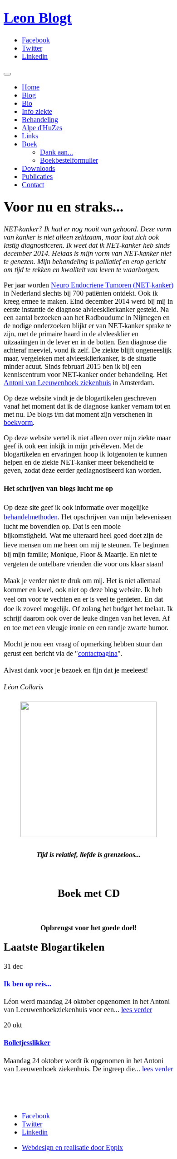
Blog (29, 95)
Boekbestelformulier (69, 160)
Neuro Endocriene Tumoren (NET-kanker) (112, 285)
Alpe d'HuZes (42, 128)
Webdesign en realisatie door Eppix (72, 1147)
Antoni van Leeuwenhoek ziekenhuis (57, 382)
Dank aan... (56, 152)
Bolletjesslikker (27, 1042)
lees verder (136, 1009)
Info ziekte (37, 111)
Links (30, 136)
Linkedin (35, 56)
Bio (27, 103)
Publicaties (37, 176)
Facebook (36, 40)
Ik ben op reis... (27, 984)
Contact (33, 184)
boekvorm (18, 422)
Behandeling (40, 119)
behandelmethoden (31, 517)
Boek (29, 144)
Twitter (32, 48)
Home (30, 87)
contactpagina (98, 653)
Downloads (38, 168)
